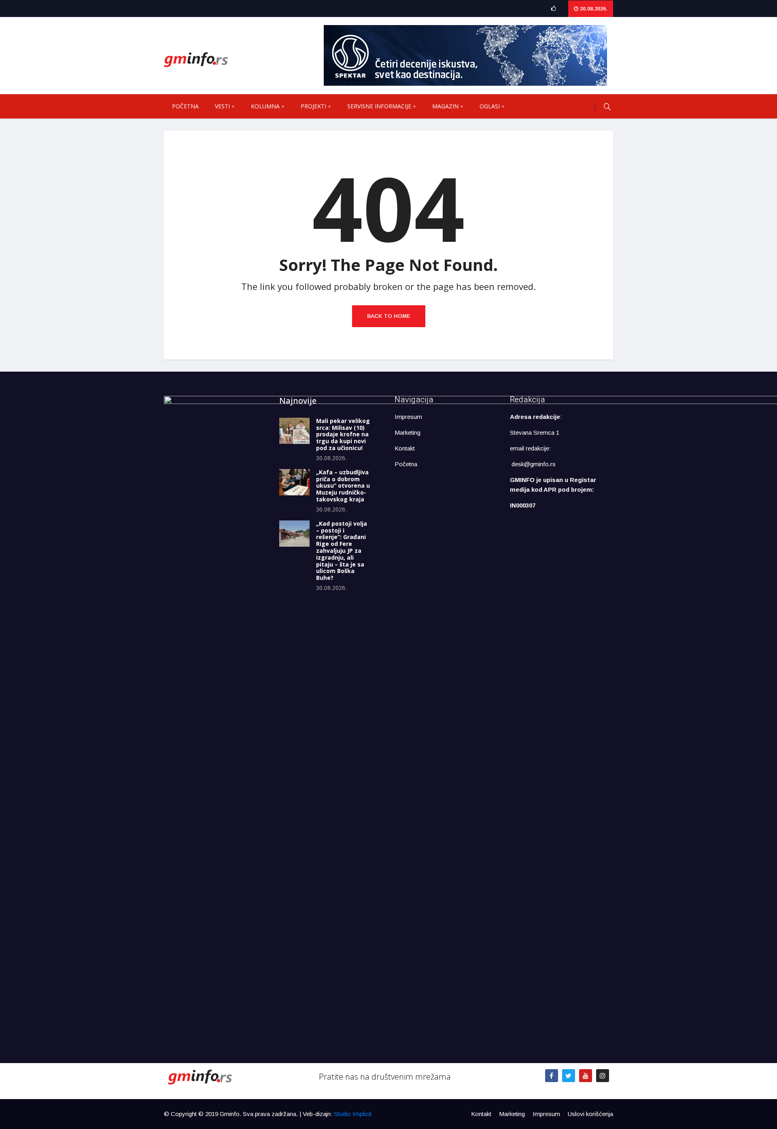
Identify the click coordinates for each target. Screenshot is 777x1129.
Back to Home (388, 316)
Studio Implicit (353, 1113)
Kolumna (265, 106)
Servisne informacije (379, 106)
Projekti (313, 106)
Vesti (222, 106)
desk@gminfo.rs (534, 464)
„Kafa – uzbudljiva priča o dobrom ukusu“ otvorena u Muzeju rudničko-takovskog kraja (343, 485)
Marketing (407, 432)
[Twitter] (568, 1075)
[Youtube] (585, 1075)
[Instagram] (602, 1075)
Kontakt (405, 448)
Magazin (445, 106)
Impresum (408, 416)
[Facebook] (551, 1075)
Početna (185, 106)
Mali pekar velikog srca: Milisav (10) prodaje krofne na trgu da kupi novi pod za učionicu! (343, 434)
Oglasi (490, 106)
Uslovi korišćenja (590, 1113)
